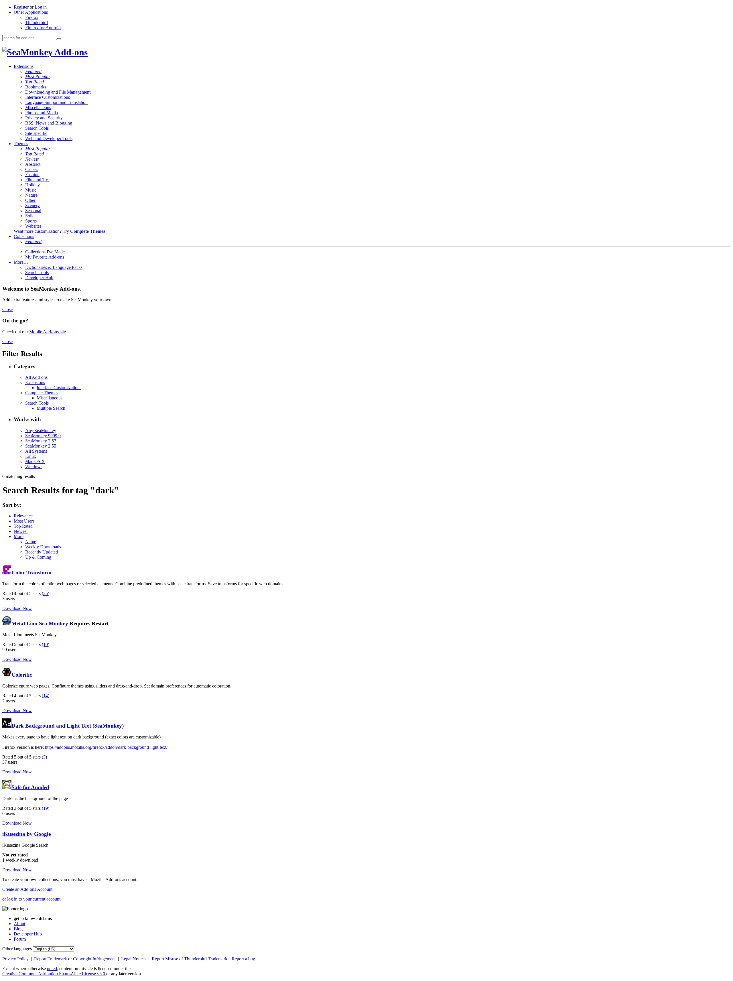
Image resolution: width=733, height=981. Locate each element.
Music (30, 190)
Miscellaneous (38, 107)
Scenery (32, 205)
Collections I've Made (45, 251)
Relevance (23, 515)
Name (30, 541)
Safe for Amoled (30, 787)
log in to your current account (33, 899)
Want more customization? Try (59, 231)
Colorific (21, 675)
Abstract (32, 164)
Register (21, 7)
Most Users (24, 521)
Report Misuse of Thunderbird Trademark (190, 958)
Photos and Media (41, 112)
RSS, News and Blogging (48, 123)
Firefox (31, 17)
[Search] (58, 39)
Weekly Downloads (43, 546)
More (18, 536)
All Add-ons (36, 377)
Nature (31, 195)
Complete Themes (41, 392)
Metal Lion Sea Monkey (39, 623)
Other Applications (31, 12)
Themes (21, 143)
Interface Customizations (47, 97)
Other (30, 200)
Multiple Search (51, 408)
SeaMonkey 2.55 (40, 446)
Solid (30, 215)
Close (7, 309)
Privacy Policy (16, 958)
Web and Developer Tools (48, 138)
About (19, 923)
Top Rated (34, 81)
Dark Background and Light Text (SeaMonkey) (67, 726)
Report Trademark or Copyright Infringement (75, 958)
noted (52, 968)
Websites (33, 226)
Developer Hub (39, 277)
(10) (45, 644)
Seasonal (33, 210)
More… (21, 262)
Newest (31, 159)
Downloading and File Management (57, 92)
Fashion (32, 174)
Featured (33, 71)
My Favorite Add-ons (44, 257)
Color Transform (31, 573)
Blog (18, 928)
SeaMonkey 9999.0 (43, 435)
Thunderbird (36, 22)
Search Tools (37, 128)
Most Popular (37, 76)
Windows (33, 466)
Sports (31, 220)
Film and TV (37, 179)
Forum (20, 939)
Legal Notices (134, 958)
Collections (24, 236)
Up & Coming (38, 557)
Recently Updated (41, 551)
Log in (41, 7)
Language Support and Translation (56, 102)
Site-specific (36, 133)
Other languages (17, 948)
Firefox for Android (43, 27)
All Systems (36, 451)
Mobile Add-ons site (47, 331)
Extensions (24, 66)
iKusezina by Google (26, 834)
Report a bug (243, 958)
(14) (45, 695)
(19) (45, 808)
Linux (30, 456)
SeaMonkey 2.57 (40, 440)
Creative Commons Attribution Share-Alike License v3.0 (54, 973)
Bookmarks (35, 86)
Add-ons (70, 52)
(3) (44, 757)
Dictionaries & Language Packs (53, 267)
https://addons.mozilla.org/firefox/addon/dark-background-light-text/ (106, 747)
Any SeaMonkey (40, 430)
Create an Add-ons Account (27, 889)
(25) (45, 593)
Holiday (32, 184)
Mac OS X (35, 461)
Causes (31, 169)
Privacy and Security (44, 117)
